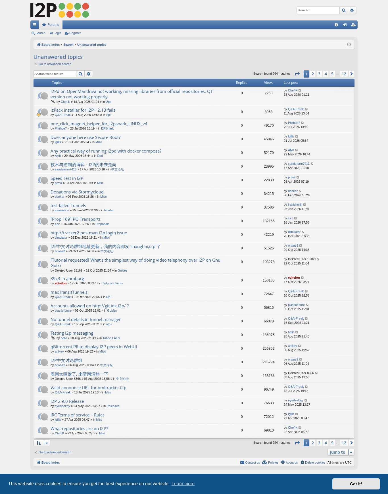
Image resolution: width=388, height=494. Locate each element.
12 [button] (344, 73)
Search (40, 33)
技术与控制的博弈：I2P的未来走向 (83, 164)
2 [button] (313, 73)
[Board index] (59, 10)
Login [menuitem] (346, 26)
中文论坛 (117, 169)
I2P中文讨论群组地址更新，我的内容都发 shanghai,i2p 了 (106, 246)
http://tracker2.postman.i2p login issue (89, 232)
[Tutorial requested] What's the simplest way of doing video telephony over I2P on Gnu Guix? (135, 262)
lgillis (58, 142)
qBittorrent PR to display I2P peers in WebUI (94, 346)
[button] (297, 73)
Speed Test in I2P (67, 178)
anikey (59, 351)
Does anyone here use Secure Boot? (85, 137)
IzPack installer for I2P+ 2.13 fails (83, 110)
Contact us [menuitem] (252, 462)
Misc (98, 142)
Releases (113, 406)
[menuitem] (336, 24)
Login (57, 33)
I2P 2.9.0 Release (67, 401)
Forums (53, 25)
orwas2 (60, 251)
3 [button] (319, 73)
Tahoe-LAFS (111, 338)
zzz (57, 224)
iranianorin (62, 210)
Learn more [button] (183, 483)
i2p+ (109, 114)
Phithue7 (61, 128)
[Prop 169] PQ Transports (76, 219)
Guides (123, 270)
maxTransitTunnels (69, 292)
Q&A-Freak (63, 114)
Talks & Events (112, 283)
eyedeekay (62, 406)
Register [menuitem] (354, 26)
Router (109, 210)
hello (64, 338)
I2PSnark (107, 128)
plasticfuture (63, 310)
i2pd (108, 101)
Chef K (65, 101)
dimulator (61, 237)
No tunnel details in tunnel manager (86, 319)
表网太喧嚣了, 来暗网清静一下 (79, 374)
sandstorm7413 (65, 169)
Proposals (102, 224)
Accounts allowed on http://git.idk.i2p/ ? (90, 306)
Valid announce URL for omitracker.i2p (88, 387)
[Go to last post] (300, 90)
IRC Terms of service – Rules (78, 415)
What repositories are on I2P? (79, 428)
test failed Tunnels (68, 205)
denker (59, 196)
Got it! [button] (356, 484)
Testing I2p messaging (72, 333)
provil (58, 183)
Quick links (36, 26)
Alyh (58, 155)
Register (75, 33)
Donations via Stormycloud (77, 192)
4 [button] (326, 73)
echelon (61, 283)
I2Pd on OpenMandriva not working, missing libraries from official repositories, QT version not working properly (132, 93)
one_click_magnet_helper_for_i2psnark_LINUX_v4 (99, 123)
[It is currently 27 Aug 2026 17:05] (349, 44)
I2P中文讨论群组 (66, 360)
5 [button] (332, 73)
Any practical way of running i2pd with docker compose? (106, 151)
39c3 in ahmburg (67, 278)
